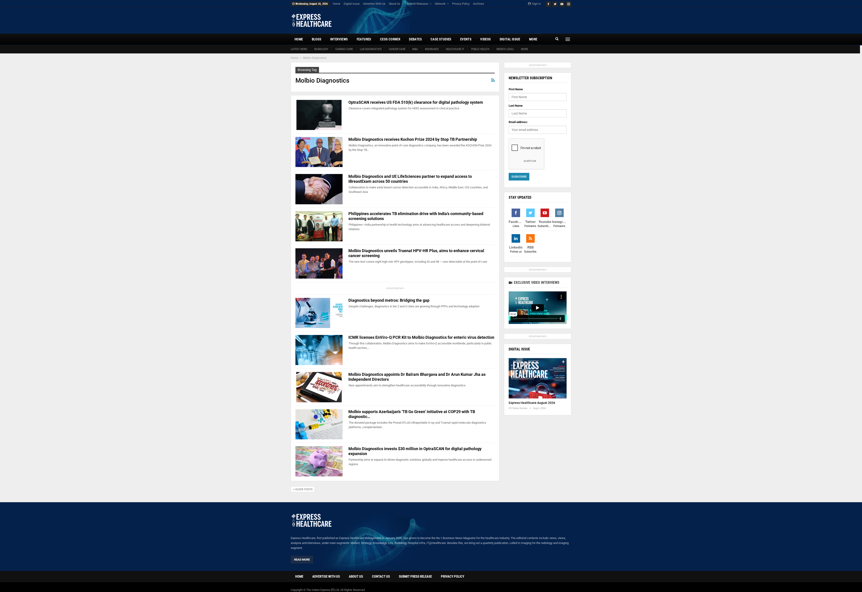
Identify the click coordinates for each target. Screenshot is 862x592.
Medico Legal (505, 49)
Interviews (339, 39)
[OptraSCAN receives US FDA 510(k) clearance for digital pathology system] (319, 115)
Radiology (321, 49)
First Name (516, 89)
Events (465, 39)
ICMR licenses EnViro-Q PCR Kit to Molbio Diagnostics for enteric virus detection (421, 337)
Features (364, 39)
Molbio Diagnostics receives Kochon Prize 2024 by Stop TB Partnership (412, 139)
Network (440, 3)
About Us (394, 3)
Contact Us (381, 576)
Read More (302, 559)
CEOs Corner (390, 39)
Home (336, 3)
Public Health (480, 49)
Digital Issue (352, 3)
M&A (415, 49)
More (524, 49)
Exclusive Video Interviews (536, 282)
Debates (415, 39)
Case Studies (441, 39)
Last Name (516, 105)
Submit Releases (417, 3)
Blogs (316, 39)
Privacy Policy (461, 3)
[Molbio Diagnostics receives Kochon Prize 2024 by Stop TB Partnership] (319, 152)
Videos (485, 39)
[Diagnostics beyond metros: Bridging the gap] (319, 313)
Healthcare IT (455, 49)
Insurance (432, 49)
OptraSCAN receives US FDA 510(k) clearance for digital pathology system (415, 102)
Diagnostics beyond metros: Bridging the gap (388, 300)
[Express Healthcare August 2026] (538, 378)
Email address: (518, 122)
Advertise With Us (374, 3)
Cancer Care (397, 49)
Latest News (299, 49)
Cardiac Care (344, 49)
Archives (478, 3)
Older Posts (303, 489)
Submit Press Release (415, 576)
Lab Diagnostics (371, 49)
